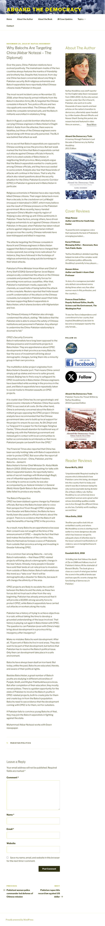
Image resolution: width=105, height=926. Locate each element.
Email (10, 829)
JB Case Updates (64, 19)
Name (10, 814)
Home (9, 19)
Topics (80, 19)
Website (11, 843)
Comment (13, 777)
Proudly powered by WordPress (19, 919)
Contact (10, 26)
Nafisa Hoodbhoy (40, 44)
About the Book (45, 19)
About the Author (25, 19)
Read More (91, 124)
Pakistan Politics (20, 743)
